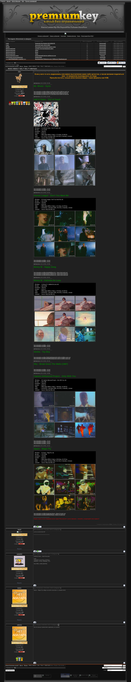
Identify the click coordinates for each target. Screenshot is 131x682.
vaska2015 (19, 554)
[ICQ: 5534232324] (38, 551)
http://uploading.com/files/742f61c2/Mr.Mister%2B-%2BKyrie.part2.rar (51, 92)
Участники (63, 36)
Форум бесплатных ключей (12, 66)
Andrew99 (102, 57)
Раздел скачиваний (31, 1)
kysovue (102, 55)
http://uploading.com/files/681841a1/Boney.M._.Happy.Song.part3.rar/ (51, 275)
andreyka (19, 624)
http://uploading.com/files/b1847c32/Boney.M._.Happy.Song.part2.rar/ (51, 273)
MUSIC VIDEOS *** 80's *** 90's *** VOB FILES (39, 66)
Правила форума (71, 36)
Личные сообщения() (43, 36)
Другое (21, 66)
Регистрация (84, 36)
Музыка (26, 66)
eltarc (19, 71)
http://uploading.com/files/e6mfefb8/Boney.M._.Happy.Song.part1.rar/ (51, 272)
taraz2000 (102, 59)
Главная (3, 1)
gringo (17, 64)
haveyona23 (102, 43)
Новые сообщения (54, 36)
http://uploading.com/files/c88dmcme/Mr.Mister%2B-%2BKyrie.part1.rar (51, 91)
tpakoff (19, 529)
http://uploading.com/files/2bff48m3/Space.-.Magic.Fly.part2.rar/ (49, 514)
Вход (89, 36)
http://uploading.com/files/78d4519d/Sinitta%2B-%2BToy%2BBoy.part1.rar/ (52, 357)
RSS (92, 36)
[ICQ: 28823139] (38, 527)
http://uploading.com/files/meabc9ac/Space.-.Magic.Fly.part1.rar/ (50, 513)
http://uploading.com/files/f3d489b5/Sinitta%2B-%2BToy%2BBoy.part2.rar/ (52, 358)
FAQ (23, 1)
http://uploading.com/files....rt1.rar (42, 188)
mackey (19, 587)
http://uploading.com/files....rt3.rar (42, 443)
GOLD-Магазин (16, 1)
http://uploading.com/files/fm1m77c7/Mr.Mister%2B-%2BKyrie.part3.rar (51, 94)
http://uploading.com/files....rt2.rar (42, 190)
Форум (8, 1)
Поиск (78, 36)
